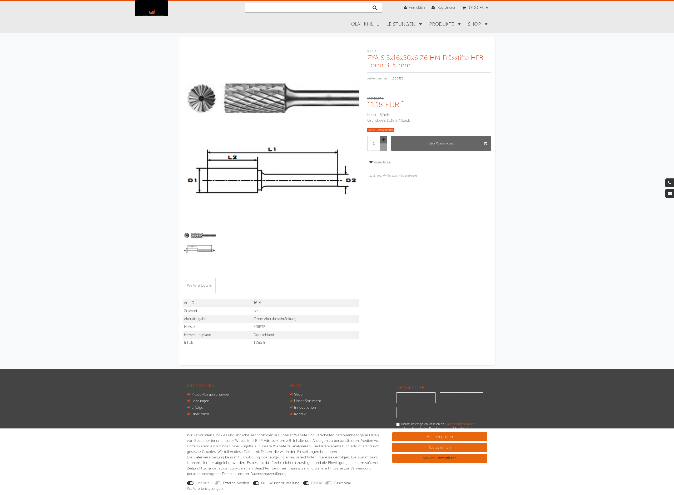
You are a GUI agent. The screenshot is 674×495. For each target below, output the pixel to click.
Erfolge (197, 407)
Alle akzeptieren (440, 436)
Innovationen (305, 407)
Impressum (297, 468)
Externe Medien (236, 483)
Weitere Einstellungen (205, 488)
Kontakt (300, 414)
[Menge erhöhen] (383, 139)
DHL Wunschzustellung (280, 483)
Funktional (342, 483)
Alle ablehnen (440, 447)
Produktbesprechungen (210, 394)
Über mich (200, 414)
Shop (298, 394)
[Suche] (374, 7)
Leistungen (401, 24)
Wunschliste (382, 162)
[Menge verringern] (383, 147)
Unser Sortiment (307, 401)
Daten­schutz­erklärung (268, 474)
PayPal (316, 483)
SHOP (475, 24)
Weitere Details (199, 285)
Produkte (442, 24)
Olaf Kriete (365, 24)
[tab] (199, 285)
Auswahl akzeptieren (440, 458)
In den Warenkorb (439, 143)
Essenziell (203, 483)
